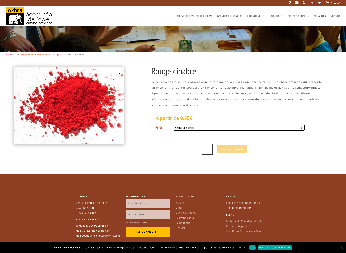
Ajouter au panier (232, 149)
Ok (252, 247)
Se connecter (147, 231)
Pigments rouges (49, 54)
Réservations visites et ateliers (193, 16)
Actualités (320, 16)
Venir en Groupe (186, 212)
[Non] (341, 247)
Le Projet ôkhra (185, 218)
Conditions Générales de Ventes (245, 231)
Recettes (274, 16)
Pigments (27, 54)
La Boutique (183, 223)
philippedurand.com (239, 207)
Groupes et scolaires (229, 16)
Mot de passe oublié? (136, 222)
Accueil (11, 54)
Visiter (179, 207)
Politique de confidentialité (275, 247)
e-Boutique (254, 16)
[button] (118, 72)
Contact (335, 16)
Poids (158, 127)
